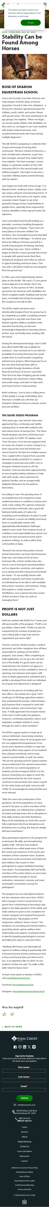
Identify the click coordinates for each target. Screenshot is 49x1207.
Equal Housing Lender (24, 1202)
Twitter (29, 1047)
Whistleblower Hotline (24, 1172)
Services (24, 1132)
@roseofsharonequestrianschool (28, 991)
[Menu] (45, 4)
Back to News (13, 1026)
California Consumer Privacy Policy (24, 1168)
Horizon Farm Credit (24, 1038)
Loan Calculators (24, 1151)
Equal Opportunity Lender (24, 1180)
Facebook (15, 1047)
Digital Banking (24, 1141)
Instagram (20, 1047)
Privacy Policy (29, 13)
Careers (24, 1161)
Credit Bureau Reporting (24, 1185)
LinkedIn (24, 1047)
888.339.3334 (24, 1118)
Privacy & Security (24, 1189)
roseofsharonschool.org (18, 977)
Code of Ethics (24, 1176)
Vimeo (34, 1047)
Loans (24, 1127)
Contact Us (24, 1146)
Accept (31, 22)
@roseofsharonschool (22, 984)
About (24, 1136)
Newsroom (24, 1156)
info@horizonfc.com (26, 1105)
